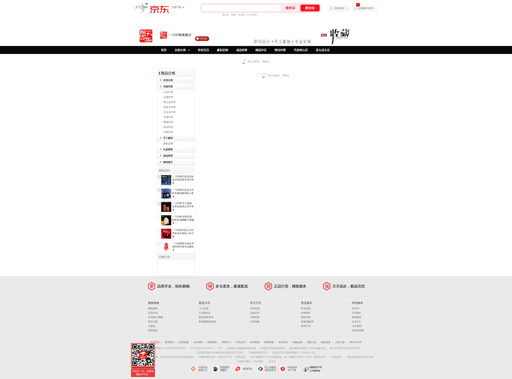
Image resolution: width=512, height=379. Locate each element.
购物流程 (153, 308)
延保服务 (357, 317)
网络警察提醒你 (222, 369)
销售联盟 (269, 342)
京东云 (272, 361)
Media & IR (355, 342)
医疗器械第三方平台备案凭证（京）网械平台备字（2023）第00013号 (288, 357)
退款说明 (306, 317)
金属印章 (168, 97)
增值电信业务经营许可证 (360, 357)
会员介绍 (153, 312)
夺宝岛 (355, 308)
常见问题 (153, 321)
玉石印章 (168, 92)
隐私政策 (326, 342)
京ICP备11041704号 (202, 348)
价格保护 (306, 312)
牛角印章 (168, 132)
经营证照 (240, 357)
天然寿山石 (301, 50)
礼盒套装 (168, 149)
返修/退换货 (307, 321)
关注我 (203, 38)
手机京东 (240, 342)
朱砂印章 (168, 127)
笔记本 (225, 14)
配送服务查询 (206, 317)
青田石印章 (170, 107)
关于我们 (155, 342)
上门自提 (204, 308)
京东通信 (357, 326)
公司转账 (255, 321)
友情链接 (255, 342)
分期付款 (255, 317)
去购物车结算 (365, 8)
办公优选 (252, 14)
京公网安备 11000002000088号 (168, 348)
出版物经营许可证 (258, 352)
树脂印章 (168, 122)
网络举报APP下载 (289, 369)
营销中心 (226, 342)
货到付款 (255, 308)
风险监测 (297, 342)
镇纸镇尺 (168, 162)
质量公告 (311, 342)
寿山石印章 (170, 102)
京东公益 (340, 342)
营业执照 (336, 357)
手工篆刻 (168, 138)
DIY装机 (356, 312)
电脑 (233, 14)
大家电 (151, 326)
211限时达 (204, 312)
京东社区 (283, 342)
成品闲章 (241, 50)
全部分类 (180, 50)
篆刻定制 (222, 50)
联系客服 (153, 330)
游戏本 (241, 14)
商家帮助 (212, 342)
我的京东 (339, 8)
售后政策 (306, 308)
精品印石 (261, 50)
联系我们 (169, 342)
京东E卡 (356, 321)
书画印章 (168, 86)
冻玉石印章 (170, 112)
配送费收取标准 (207, 321)
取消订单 (306, 326)
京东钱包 (258, 361)
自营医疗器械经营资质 (273, 348)
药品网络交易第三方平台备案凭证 (307, 348)
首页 (164, 50)
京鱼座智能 (358, 330)
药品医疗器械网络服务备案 (241, 348)
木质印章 (168, 117)
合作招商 (198, 342)
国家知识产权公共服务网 (312, 369)
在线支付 (255, 312)
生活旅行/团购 (155, 317)
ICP (220, 348)
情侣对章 (280, 50)
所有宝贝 (203, 50)
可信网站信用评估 (200, 369)
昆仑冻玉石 (323, 50)
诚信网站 (245, 369)
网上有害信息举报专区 (267, 369)
